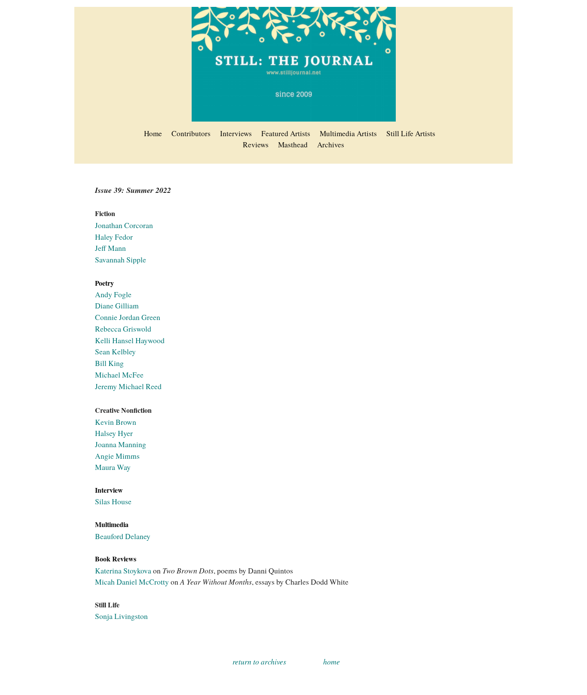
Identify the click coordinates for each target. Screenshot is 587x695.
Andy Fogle (113, 294)
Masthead (293, 144)
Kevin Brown (115, 422)
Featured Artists (285, 133)
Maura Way (113, 467)
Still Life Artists (410, 133)
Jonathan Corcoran (124, 225)
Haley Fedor (114, 237)
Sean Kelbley (115, 351)
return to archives (259, 661)
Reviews (256, 144)
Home (153, 133)
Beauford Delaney (122, 536)
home (331, 661)
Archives (330, 144)
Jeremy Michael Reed (128, 386)
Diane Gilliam (117, 305)
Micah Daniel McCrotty (133, 581)
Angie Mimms (117, 456)
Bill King (109, 363)
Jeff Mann (110, 248)
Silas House (113, 501)
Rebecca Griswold (123, 328)
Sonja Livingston (121, 616)
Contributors (191, 133)
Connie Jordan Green (127, 317)
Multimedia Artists (348, 133)
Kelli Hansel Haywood (130, 340)
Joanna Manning (120, 444)
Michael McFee (119, 374)
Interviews (236, 133)
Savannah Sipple (120, 259)
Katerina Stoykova (123, 570)
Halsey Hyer (114, 433)
